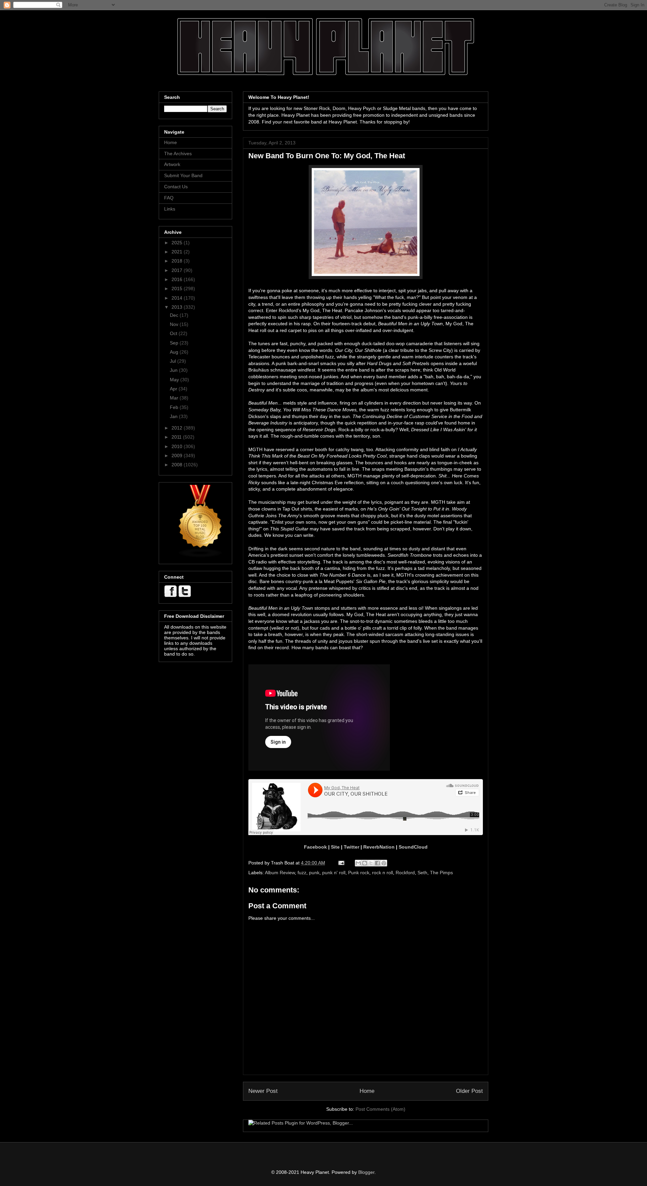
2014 (178, 298)
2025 (178, 242)
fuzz (302, 872)
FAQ (169, 197)
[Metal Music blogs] (200, 556)
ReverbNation (379, 847)
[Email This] (358, 863)
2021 (178, 251)
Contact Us (176, 186)
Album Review (280, 872)
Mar (175, 398)
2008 (178, 464)
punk (314, 872)
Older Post (469, 1091)
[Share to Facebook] (377, 863)
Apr (174, 388)
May (175, 379)
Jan (174, 416)
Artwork (172, 164)
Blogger (366, 1172)
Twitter (351, 847)
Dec (175, 315)
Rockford (405, 872)
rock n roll (382, 872)
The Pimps (441, 872)
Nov (175, 324)
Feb (175, 407)
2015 (178, 288)
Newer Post (263, 1091)
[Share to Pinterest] (383, 863)
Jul (173, 361)
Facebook (315, 847)
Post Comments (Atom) (380, 1109)
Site (335, 847)
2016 (178, 279)
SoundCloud (413, 847)
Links (169, 209)
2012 (178, 428)
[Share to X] (371, 863)
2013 (178, 307)
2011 (177, 437)
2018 (178, 261)
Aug (175, 352)
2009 (178, 455)
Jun (174, 370)
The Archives (178, 153)
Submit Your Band (183, 175)
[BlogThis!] (364, 863)
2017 (178, 270)
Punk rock (358, 872)
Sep (175, 343)
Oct (174, 333)
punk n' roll (333, 872)
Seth (422, 872)
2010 (178, 446)
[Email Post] (341, 862)
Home (367, 1091)
